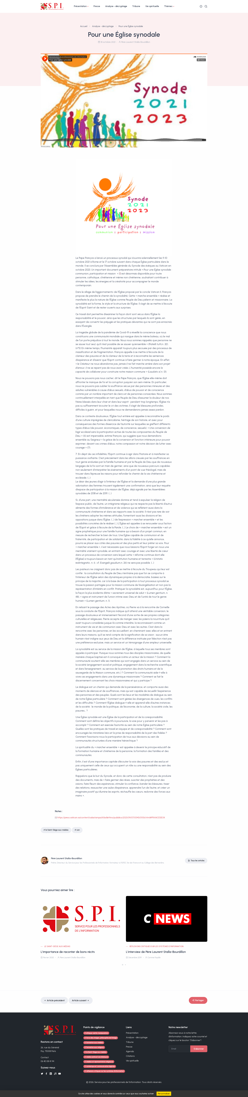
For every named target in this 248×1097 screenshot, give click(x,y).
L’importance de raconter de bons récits (68, 952)
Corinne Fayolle (154, 957)
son (78, 830)
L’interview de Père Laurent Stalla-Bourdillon (156, 952)
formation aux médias (94, 1042)
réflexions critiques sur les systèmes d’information (156, 946)
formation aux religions (95, 1047)
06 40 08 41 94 (47, 1061)
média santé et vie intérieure (97, 1057)
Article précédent (56, 1000)
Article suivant (79, 1000)
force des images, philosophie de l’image (101, 1038)
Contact (45, 1057)
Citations (130, 1056)
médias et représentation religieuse (99, 1062)
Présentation (80, 6)
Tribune (136, 6)
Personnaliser (164, 1093)
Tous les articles (197, 860)
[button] (122, 964)
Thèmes (168, 6)
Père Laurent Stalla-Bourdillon (66, 858)
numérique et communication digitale (100, 1066)
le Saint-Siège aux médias (56, 830)
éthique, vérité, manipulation (97, 1033)
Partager (199, 1000)
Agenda (130, 1051)
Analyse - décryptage (116, 6)
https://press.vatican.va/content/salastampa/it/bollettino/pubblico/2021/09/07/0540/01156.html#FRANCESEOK (111, 817)
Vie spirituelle (152, 6)
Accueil (83, 26)
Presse (97, 6)
